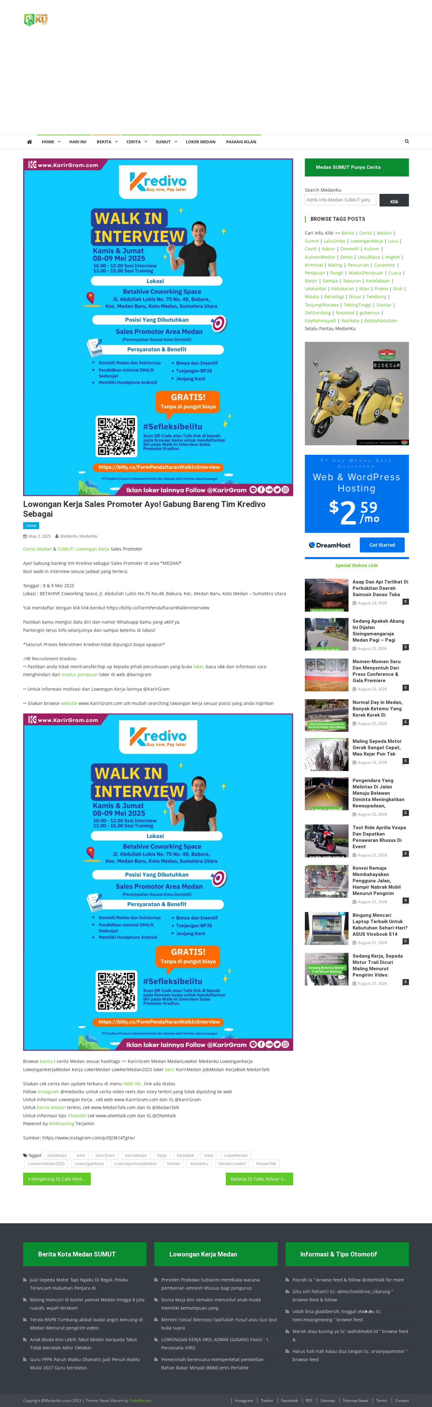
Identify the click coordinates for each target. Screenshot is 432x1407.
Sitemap (327, 1400)
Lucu (393, 241)
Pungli (336, 273)
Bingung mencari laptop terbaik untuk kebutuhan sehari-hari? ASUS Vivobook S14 (380, 924)
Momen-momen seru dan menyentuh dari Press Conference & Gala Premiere (377, 671)
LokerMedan (236, 1155)
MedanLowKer (232, 1163)
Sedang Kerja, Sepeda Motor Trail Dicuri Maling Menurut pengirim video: (378, 965)
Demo (346, 257)
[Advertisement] (216, 87)
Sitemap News (355, 1400)
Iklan (364, 289)
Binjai (355, 296)
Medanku (199, 1163)
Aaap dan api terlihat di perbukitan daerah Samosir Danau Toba (380, 588)
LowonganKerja (89, 1163)
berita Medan (51, 1107)
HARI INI (132, 1084)
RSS (309, 1400)
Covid (311, 249)
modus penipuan (80, 674)
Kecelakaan (378, 281)
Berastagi (334, 296)
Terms (381, 1400)
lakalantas (315, 289)
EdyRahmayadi (320, 321)
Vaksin (328, 249)
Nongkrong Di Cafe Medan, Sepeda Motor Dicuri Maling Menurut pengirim (61, 1179)
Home (48, 142)
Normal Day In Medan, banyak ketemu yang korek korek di (378, 709)
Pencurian (358, 265)
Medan (44, 549)
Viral (398, 289)
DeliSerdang (318, 313)
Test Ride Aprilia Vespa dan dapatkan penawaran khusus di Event (379, 837)
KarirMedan (136, 1155)
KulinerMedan (320, 257)
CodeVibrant (140, 1400)
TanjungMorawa (322, 305)
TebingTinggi (357, 305)
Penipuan (315, 273)
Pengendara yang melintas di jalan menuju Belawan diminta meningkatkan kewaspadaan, (378, 793)
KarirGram (105, 1155)
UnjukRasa (369, 257)
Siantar (384, 305)
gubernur (370, 313)
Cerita (134, 142)
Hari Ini (77, 142)
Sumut (312, 241)
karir (170, 1069)
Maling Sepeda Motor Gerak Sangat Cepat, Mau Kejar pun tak (377, 747)
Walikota (350, 321)
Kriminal (314, 265)
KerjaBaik (185, 1155)
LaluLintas (334, 241)
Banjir (311, 281)
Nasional (345, 313)
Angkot (392, 257)
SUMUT (163, 142)
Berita (104, 142)
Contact (402, 1400)
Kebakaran (342, 289)
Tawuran (352, 281)
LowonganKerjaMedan (135, 1163)
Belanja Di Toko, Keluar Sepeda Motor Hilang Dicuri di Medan (262, 1179)
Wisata (312, 296)
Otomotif (77, 1116)
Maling (335, 265)
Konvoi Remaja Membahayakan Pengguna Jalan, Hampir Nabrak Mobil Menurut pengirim (377, 880)
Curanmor (385, 265)
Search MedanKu (323, 190)
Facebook (289, 1400)
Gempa (330, 281)
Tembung (376, 296)
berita (46, 1061)
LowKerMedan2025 (46, 1163)
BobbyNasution (380, 321)
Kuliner (372, 249)
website (69, 703)
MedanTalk (266, 1163)
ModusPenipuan (366, 273)
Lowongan (87, 549)
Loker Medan (201, 142)
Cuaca (394, 273)
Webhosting (61, 1123)
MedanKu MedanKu (79, 536)
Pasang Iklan (241, 142)
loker (198, 666)
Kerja (103, 549)
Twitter (267, 1400)
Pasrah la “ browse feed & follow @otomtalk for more (348, 1280)
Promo (381, 289)
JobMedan (57, 1155)
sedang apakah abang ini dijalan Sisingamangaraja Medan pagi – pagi (378, 630)
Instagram (48, 1092)
